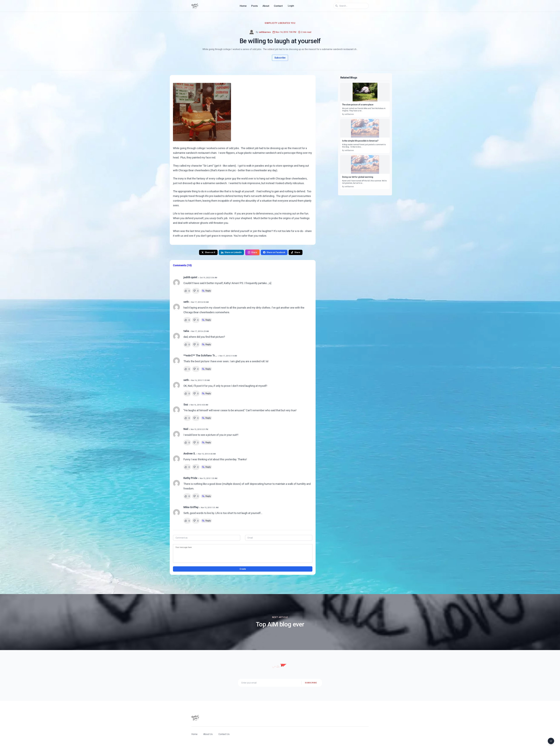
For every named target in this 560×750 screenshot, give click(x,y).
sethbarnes (265, 32)
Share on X (210, 252)
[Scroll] (551, 741)
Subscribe (280, 57)
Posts (254, 5)
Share (254, 252)
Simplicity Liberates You (280, 23)
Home (243, 5)
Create (243, 569)
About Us (208, 734)
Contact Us (224, 734)
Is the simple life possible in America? (360, 141)
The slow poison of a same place (357, 104)
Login (291, 5)
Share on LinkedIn (233, 252)
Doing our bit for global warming (357, 177)
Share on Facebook (276, 252)
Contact (278, 5)
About (265, 5)
